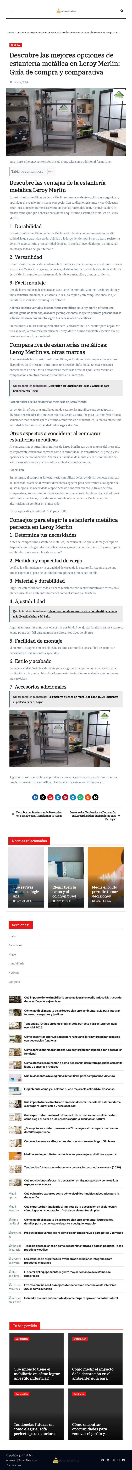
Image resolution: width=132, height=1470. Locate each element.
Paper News (25, 1460)
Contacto (14, 982)
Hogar (12, 954)
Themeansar (13, 1465)
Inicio (12, 936)
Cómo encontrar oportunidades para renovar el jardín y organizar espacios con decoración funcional (92, 1433)
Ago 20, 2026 (24, 901)
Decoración (16, 945)
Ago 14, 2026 (103, 901)
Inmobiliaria (16, 963)
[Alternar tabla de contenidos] (48, 171)
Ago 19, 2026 (64, 901)
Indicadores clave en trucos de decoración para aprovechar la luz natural (71, 1298)
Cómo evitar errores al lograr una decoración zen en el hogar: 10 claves (69, 1141)
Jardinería (79, 1394)
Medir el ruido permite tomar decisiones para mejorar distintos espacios (70, 1154)
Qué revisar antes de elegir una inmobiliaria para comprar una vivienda (69, 1076)
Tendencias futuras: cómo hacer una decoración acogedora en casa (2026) (72, 1167)
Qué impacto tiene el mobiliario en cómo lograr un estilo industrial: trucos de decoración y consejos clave (37, 1378)
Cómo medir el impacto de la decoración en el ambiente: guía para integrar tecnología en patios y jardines (92, 1378)
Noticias (15, 45)
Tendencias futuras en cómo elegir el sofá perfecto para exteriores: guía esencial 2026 (36, 1431)
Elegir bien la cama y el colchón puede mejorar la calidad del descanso (69, 1089)
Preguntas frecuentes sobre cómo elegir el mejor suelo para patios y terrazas (73, 1232)
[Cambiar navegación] (11, 11)
